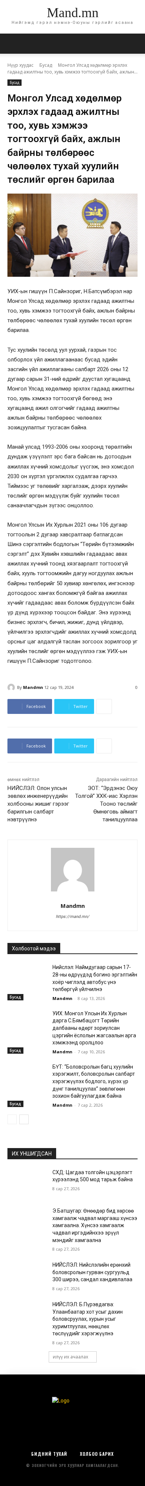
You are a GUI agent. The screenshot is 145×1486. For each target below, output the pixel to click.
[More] (104, 706)
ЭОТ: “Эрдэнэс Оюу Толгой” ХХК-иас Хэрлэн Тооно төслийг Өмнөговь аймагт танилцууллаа (106, 804)
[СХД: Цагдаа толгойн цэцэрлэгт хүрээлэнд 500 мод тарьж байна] (26, 1183)
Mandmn (33, 687)
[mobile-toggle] (13, 44)
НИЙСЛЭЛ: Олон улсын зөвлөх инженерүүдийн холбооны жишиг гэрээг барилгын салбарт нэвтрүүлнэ (38, 804)
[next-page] (24, 1119)
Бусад (45, 65)
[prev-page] (12, 1119)
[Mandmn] (12, 687)
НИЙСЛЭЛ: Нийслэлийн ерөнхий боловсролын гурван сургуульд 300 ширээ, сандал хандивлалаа (92, 1272)
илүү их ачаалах (70, 1357)
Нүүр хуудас (20, 65)
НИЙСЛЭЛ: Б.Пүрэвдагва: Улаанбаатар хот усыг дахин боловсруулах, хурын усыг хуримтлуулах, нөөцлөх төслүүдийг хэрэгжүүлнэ (87, 1318)
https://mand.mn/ (72, 916)
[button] (134, 44)
